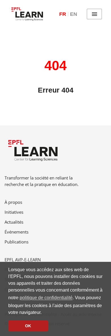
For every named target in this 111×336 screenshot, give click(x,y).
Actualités (14, 222)
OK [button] (28, 326)
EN (73, 14)
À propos (13, 202)
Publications (16, 242)
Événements (16, 232)
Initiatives (14, 212)
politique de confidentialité (46, 297)
